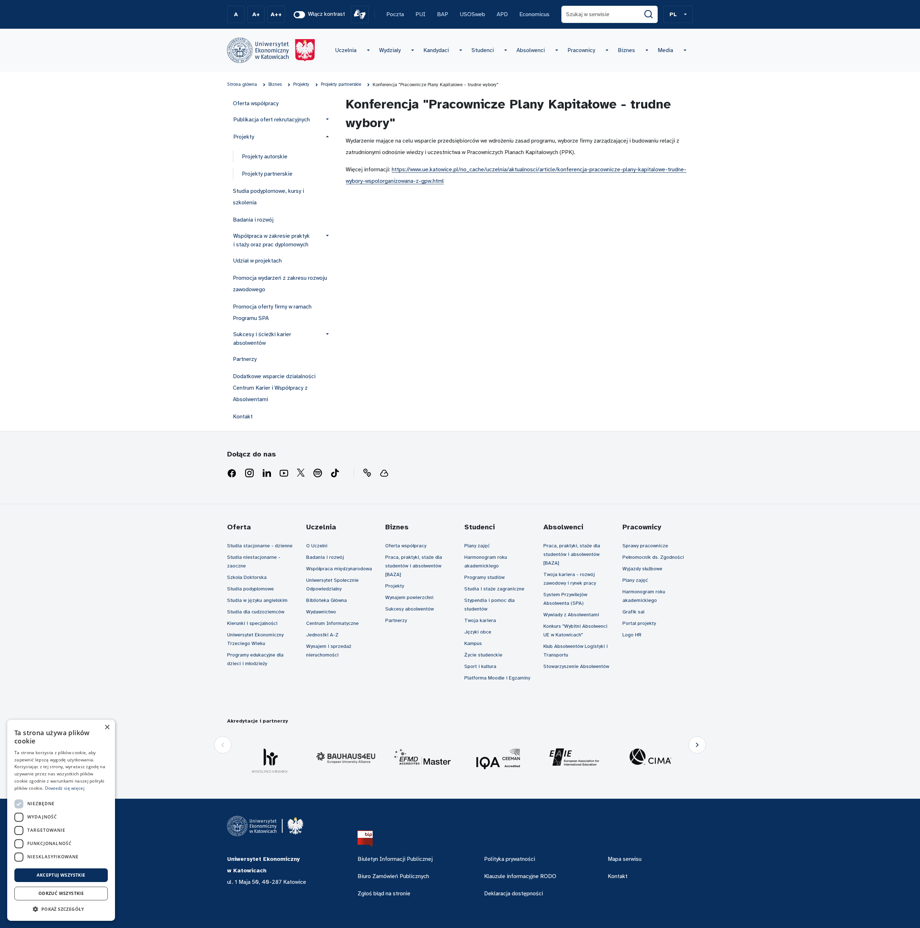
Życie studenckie (483, 655)
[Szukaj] (649, 14)
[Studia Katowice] (271, 50)
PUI (420, 14)
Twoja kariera (480, 620)
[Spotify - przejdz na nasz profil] (317, 473)
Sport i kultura (480, 666)
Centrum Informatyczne (332, 623)
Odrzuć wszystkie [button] (61, 893)
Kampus (473, 643)
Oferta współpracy (256, 103)
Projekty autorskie (265, 156)
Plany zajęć (477, 546)
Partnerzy (245, 359)
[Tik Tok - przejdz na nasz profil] (335, 473)
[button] (678, 14)
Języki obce (477, 632)
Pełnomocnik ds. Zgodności (653, 557)
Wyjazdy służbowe (642, 569)
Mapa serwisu (624, 859)
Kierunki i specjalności (252, 623)
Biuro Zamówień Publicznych (393, 876)
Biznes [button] (626, 50)
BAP (442, 14)
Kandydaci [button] (436, 50)
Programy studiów (484, 577)
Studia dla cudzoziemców (255, 612)
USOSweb (472, 14)
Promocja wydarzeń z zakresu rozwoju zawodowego (280, 283)
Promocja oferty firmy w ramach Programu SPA (272, 312)
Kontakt (243, 416)
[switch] (299, 14)
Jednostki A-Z (322, 635)
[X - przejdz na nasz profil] (301, 473)
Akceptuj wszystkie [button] (61, 875)
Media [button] (665, 50)
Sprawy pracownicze (645, 546)
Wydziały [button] (390, 50)
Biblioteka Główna (326, 600)
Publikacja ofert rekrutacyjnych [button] (271, 119)
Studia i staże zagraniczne (494, 589)
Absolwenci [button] (530, 50)
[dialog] (61, 820)
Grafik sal (633, 612)
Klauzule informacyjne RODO (520, 876)
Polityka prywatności (509, 859)
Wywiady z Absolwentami (571, 615)
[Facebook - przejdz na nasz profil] (231, 473)
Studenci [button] (483, 50)
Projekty (394, 586)
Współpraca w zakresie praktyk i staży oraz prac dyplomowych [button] (271, 240)
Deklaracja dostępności (513, 893)
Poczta (395, 14)
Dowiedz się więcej (64, 788)
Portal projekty (639, 623)
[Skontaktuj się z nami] (367, 473)
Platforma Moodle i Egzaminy (497, 678)
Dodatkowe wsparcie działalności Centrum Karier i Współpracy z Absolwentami (274, 388)
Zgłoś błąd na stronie (384, 893)
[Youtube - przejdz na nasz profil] (284, 473)
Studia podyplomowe (250, 589)
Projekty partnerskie (267, 173)
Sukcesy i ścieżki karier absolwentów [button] (262, 339)
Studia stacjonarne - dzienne (260, 546)
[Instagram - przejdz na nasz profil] (249, 473)
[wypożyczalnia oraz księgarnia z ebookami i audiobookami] (384, 473)
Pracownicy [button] (581, 50)
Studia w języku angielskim (257, 600)
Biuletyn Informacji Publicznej (395, 859)
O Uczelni (316, 546)
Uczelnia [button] (345, 50)
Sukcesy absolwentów (409, 609)
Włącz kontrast (326, 14)
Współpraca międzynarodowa (339, 569)
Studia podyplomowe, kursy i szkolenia (268, 196)
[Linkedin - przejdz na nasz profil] (266, 473)
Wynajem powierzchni (409, 597)
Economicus (534, 14)
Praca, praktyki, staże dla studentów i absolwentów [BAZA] (413, 565)
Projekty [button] (243, 136)
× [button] (107, 727)
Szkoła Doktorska (247, 577)
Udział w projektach (257, 260)
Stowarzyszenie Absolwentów (576, 666)
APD (502, 14)
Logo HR (631, 635)
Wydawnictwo (321, 612)
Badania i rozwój (253, 219)
